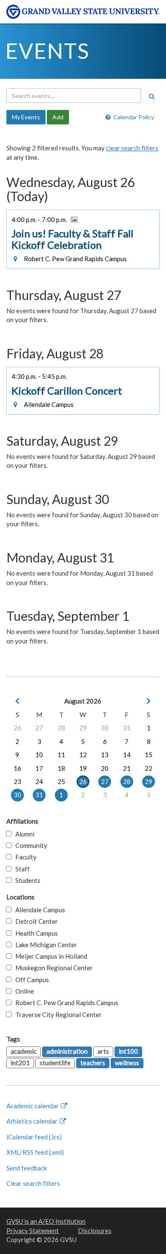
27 (39, 728)
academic (24, 1051)
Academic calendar (33, 1106)
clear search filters (132, 148)
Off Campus (30, 979)
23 (17, 781)
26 (17, 728)
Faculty (24, 857)
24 (39, 781)
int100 (128, 1051)
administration (67, 1051)
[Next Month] (148, 701)
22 (148, 768)
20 (105, 768)
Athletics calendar (32, 1121)
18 (61, 768)
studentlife (55, 1063)
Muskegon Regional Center (52, 967)
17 (39, 768)
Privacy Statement (32, 1230)
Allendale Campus (38, 910)
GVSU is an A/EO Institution (46, 1221)
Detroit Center (34, 921)
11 (61, 754)
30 (105, 728)
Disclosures (95, 1230)
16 (17, 768)
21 (127, 768)
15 (148, 754)
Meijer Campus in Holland (49, 956)
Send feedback (26, 1168)
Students (25, 880)
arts (103, 1051)
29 (83, 728)
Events (47, 50)
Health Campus (34, 933)
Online (22, 991)
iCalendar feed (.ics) (34, 1137)
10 (39, 754)
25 (61, 781)
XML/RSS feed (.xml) (35, 1152)
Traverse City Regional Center (56, 1014)
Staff (20, 869)
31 (127, 728)
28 (61, 728)
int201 (20, 1063)
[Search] (151, 96)
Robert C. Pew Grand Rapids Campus (64, 1002)
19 (83, 768)
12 (83, 754)
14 (127, 754)
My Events (26, 117)
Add (57, 117)
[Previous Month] (17, 701)
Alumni (22, 834)
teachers (92, 1063)
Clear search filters (33, 1183)
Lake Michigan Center (44, 944)
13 (105, 754)
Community (29, 845)
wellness (127, 1063)
